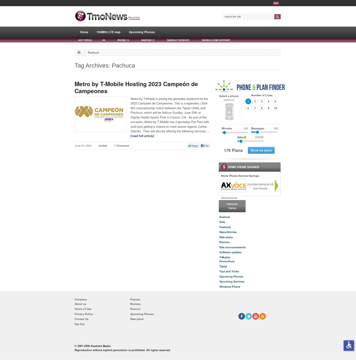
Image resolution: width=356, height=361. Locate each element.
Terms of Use (83, 309)
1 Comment (121, 146)
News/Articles (228, 232)
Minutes (227, 128)
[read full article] (142, 136)
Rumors (224, 242)
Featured (225, 227)
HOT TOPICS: (85, 40)
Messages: (264, 128)
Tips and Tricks (229, 271)
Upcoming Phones (142, 32)
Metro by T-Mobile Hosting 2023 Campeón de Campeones (136, 87)
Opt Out (79, 324)
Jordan (102, 146)
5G (103, 40)
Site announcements (232, 247)
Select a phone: (229, 98)
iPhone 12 (123, 40)
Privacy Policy (84, 314)
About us (80, 304)
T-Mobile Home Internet (215, 40)
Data (222, 222)
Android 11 (148, 40)
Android (224, 217)
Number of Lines (261, 95)
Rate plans (226, 237)
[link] (233, 186)
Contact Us (81, 319)
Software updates (230, 252)
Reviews (135, 304)
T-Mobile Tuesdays (178, 40)
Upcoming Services (231, 281)
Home (84, 32)
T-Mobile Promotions (226, 259)
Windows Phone (229, 286)
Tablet (223, 266)
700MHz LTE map (109, 32)
